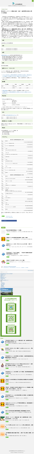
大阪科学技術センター (5, 55)
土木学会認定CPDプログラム (11, 115)
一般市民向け (3, 283)
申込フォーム (4, 98)
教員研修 (2, 286)
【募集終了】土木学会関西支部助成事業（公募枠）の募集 (17, 237)
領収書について (2, 275)
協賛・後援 (2, 284)
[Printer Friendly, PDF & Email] (3, 216)
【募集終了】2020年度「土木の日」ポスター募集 (15, 260)
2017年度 (7, 217)
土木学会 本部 (2, 287)
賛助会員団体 (4, 90)
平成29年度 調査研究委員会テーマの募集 (13, 230)
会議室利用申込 (2, 278)
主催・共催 (2, 282)
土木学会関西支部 (18, 4)
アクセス (1, 279)
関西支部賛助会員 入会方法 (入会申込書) (6, 273)
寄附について (2, 276)
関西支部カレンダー (3, 277)
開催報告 (2, 285)
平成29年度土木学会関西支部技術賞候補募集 (10, 266)
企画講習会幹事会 (11, 217)
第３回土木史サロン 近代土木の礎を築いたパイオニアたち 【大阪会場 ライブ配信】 (16, 267)
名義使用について (3, 274)
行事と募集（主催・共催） (9, 216)
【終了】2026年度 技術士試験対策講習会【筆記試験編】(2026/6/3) (17, 410)
